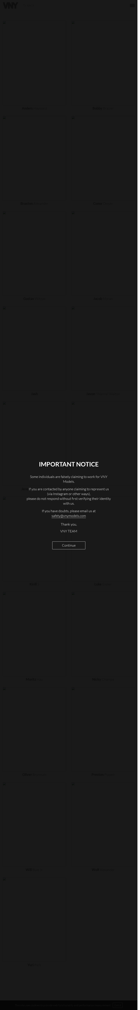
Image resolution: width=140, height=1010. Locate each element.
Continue (69, 545)
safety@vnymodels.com (69, 516)
